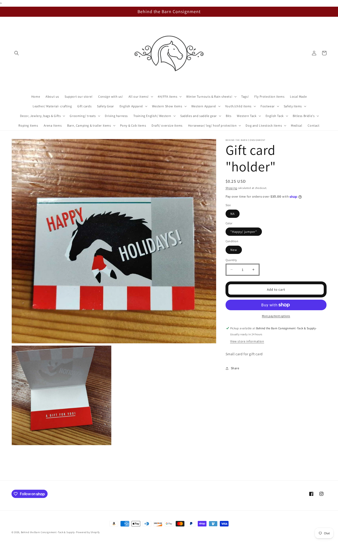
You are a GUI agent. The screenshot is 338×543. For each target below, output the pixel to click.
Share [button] (235, 368)
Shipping (231, 188)
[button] (16, 53)
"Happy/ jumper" (243, 232)
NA (232, 213)
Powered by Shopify (88, 532)
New (233, 249)
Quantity (231, 260)
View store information (247, 341)
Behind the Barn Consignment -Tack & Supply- (48, 532)
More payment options (276, 316)
